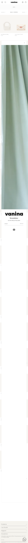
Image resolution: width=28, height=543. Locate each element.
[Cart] (26, 2)
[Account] (22, 2)
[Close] (24, 43)
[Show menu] (2, 2)
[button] (5, 2)
